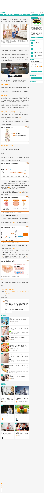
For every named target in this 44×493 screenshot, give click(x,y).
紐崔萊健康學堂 (38, 14)
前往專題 (36, 37)
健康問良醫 (21, 14)
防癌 (3, 14)
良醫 (1, 17)
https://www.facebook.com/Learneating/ (16, 309)
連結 (20, 117)
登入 (42, 12)
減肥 (7, 14)
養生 (10, 14)
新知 (13, 14)
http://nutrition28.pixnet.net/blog (13, 308)
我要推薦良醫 (36, 78)
